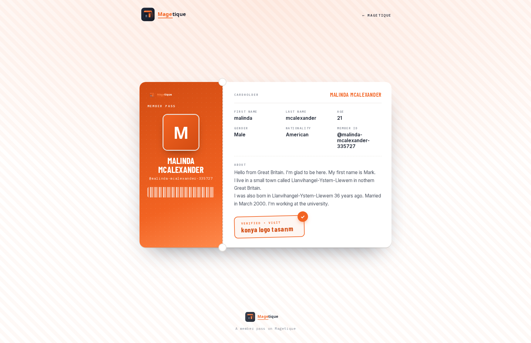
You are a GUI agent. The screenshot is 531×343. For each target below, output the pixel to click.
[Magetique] (169, 15)
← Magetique (376, 15)
